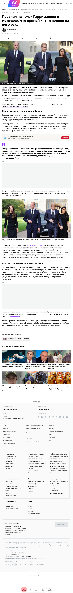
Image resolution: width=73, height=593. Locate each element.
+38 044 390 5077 (43, 409)
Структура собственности (56, 431)
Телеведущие (6, 437)
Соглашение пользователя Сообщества (33, 437)
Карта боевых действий (35, 459)
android (10, 564)
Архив (50, 434)
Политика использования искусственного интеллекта (33, 429)
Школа (52, 486)
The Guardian (13, 33)
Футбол (30, 506)
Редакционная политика (9, 431)
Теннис (30, 509)
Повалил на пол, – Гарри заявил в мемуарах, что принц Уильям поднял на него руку (44, 9)
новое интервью (22, 98)
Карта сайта (52, 437)
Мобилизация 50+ (55, 459)
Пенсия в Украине (11, 495)
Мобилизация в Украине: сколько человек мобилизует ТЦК (58, 470)
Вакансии (51, 428)
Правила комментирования (33, 441)
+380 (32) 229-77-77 (15, 554)
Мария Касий (11, 29)
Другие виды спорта (34, 513)
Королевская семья (13, 9)
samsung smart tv (40, 564)
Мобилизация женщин (56, 461)
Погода (8, 468)
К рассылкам (61, 524)
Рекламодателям (7, 440)
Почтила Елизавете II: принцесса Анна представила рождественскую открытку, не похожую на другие (32, 105)
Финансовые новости (12, 486)
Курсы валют (9, 484)
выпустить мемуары (34, 246)
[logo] (14, 3)
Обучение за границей (56, 493)
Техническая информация (33, 444)
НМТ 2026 (52, 488)
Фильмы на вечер (33, 486)
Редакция (5, 428)
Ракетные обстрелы (33, 456)
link (38, 416)
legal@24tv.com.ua (26, 556)
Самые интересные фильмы (36, 481)
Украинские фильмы (34, 484)
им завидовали (13, 317)
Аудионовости (10, 466)
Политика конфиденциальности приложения (34, 433)
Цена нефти (9, 481)
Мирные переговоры (34, 461)
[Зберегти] (64, 38)
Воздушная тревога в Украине (36, 463)
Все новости (10, 454)
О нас (4, 425)
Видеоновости (10, 463)
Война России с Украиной (36, 454)
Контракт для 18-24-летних (58, 463)
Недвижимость (11, 501)
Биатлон (30, 511)
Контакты (51, 425)
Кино (29, 479)
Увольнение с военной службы (59, 456)
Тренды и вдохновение (12, 509)
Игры (50, 440)
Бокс (29, 504)
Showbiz (4, 9)
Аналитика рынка (11, 504)
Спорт (30, 501)
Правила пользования (9, 443)
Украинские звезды (29, 3)
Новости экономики (12, 479)
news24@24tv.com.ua (10, 409)
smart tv (29, 564)
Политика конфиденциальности (34, 425)
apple (19, 564)
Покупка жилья (10, 506)
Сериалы (30, 491)
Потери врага (32, 473)
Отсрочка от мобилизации (58, 466)
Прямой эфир (10, 461)
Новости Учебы (55, 479)
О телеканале (6, 434)
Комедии (30, 488)
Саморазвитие (54, 490)
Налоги (8, 493)
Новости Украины (11, 459)
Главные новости (11, 456)
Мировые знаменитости (46, 3)
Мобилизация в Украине (58, 454)
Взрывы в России (33, 470)
